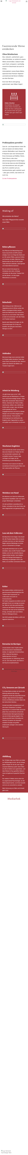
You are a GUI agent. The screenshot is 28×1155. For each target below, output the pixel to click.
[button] (1, 1)
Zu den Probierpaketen (9, 178)
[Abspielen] (14, 811)
